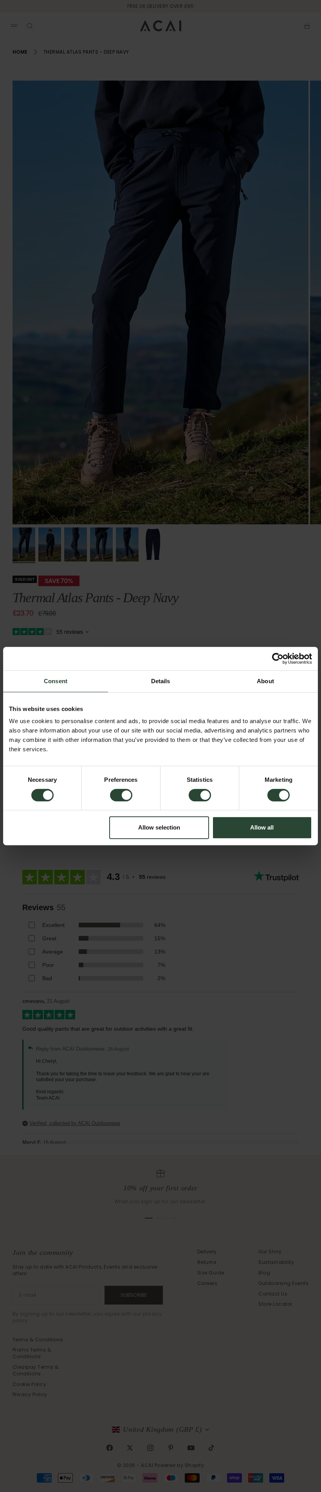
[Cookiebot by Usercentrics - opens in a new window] (277, 658)
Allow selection (159, 827)
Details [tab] (160, 681)
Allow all (262, 827)
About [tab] (265, 681)
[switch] (121, 795)
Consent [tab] (55, 681)
